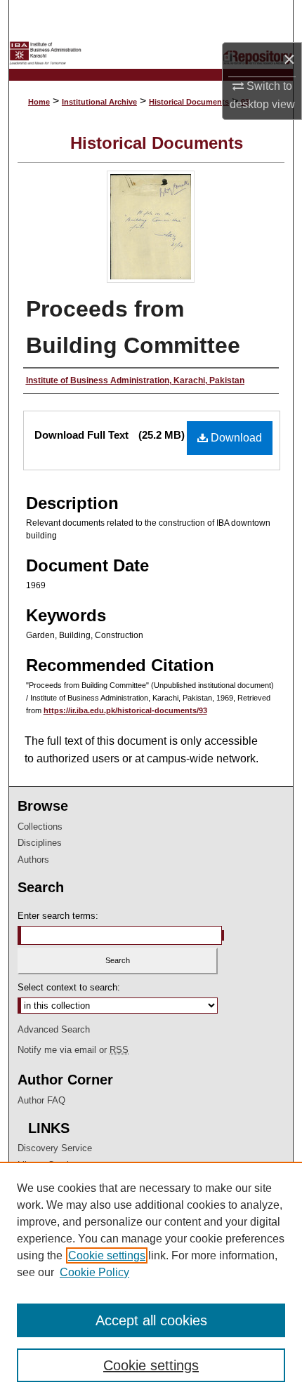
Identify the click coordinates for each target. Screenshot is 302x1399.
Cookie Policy (94, 1272)
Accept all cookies (151, 1320)
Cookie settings (106, 1255)
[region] (151, 1280)
